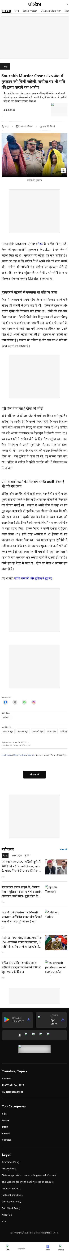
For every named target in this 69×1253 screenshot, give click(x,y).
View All (63, 849)
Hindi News (7, 755)
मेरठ (5, 67)
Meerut (30, 755)
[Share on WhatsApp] (24, 702)
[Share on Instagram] (34, 702)
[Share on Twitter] (15, 702)
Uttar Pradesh (19, 755)
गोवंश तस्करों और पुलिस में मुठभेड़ (33, 578)
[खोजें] (67, 4)
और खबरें (34, 774)
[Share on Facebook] (5, 702)
